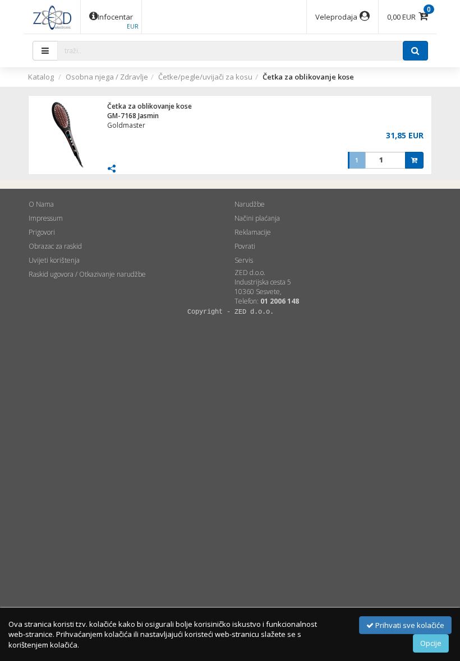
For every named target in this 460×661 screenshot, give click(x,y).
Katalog (41, 77)
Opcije (430, 643)
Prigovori (42, 232)
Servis (243, 260)
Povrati (244, 246)
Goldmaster (126, 125)
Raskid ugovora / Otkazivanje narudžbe (87, 274)
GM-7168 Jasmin (133, 115)
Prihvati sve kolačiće (409, 625)
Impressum (46, 218)
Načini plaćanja (257, 218)
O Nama (41, 204)
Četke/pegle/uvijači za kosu (205, 77)
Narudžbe (249, 204)
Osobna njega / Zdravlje (107, 77)
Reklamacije (252, 232)
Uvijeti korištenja (54, 260)
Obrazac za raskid (55, 246)
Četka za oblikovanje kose (149, 106)
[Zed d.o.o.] (52, 17)
